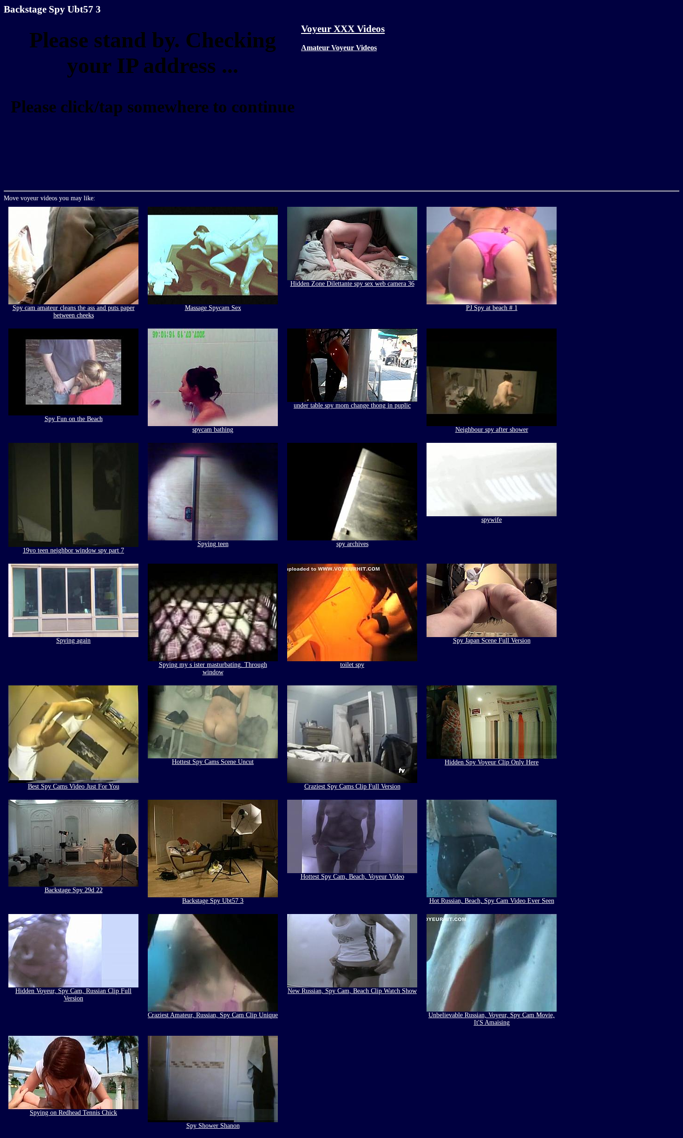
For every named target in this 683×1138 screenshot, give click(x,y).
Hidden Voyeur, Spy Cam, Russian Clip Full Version (73, 994)
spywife (491, 519)
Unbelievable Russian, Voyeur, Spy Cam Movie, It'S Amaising (491, 1019)
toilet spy (352, 664)
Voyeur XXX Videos (343, 28)
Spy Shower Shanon (213, 1125)
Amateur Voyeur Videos (339, 47)
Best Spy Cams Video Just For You (73, 786)
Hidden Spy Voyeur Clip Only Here (492, 762)
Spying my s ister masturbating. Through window (213, 668)
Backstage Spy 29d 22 (74, 890)
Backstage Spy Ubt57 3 (212, 900)
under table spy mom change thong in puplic (352, 405)
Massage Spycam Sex (213, 307)
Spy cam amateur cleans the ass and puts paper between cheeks (74, 311)
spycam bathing (212, 429)
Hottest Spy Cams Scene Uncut (213, 761)
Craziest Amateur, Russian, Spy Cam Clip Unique (213, 1015)
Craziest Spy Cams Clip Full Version (352, 786)
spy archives (352, 543)
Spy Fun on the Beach (74, 418)
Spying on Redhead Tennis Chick (73, 1112)
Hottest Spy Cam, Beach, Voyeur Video (352, 876)
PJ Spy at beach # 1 (492, 307)
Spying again (73, 640)
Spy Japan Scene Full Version (492, 640)
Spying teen (213, 543)
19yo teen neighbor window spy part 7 (73, 550)
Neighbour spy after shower (491, 429)
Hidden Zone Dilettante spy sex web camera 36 (352, 283)
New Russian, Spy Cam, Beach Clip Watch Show (352, 990)
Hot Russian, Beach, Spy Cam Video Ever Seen (491, 900)
